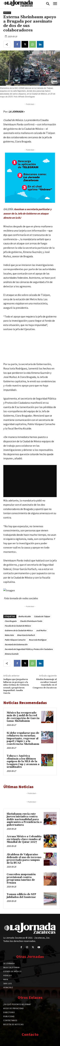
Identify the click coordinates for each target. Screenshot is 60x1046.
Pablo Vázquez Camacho (15, 639)
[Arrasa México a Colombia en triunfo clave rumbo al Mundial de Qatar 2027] (50, 841)
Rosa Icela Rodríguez (37, 639)
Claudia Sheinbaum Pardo (31, 621)
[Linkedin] (40, 44)
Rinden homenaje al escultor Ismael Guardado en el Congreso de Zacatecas (45, 683)
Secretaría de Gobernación (16, 644)
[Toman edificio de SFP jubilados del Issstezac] (50, 898)
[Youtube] (39, 947)
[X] (25, 44)
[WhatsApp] (32, 44)
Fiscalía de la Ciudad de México (18, 625)
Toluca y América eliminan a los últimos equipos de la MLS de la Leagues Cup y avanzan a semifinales (23, 761)
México (7, 13)
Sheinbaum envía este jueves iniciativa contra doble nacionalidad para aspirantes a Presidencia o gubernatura (24, 819)
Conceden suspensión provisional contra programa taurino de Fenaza (21, 878)
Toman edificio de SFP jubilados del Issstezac (21, 896)
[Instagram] (27, 947)
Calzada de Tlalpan (42, 616)
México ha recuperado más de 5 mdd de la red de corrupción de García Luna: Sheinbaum (23, 717)
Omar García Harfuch (26, 635)
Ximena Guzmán (11, 654)
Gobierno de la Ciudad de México (19, 630)
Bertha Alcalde (24, 616)
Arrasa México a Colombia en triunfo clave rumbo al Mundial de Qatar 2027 (24, 839)
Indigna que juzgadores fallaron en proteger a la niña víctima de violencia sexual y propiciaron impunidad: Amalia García (16, 686)
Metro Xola (9, 635)
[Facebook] (17, 44)
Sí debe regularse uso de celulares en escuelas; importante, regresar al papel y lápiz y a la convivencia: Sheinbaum (23, 738)
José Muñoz (41, 630)
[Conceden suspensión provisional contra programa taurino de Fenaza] (50, 879)
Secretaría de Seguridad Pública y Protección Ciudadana (29, 649)
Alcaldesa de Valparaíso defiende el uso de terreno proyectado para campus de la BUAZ (24, 858)
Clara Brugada (10, 621)
